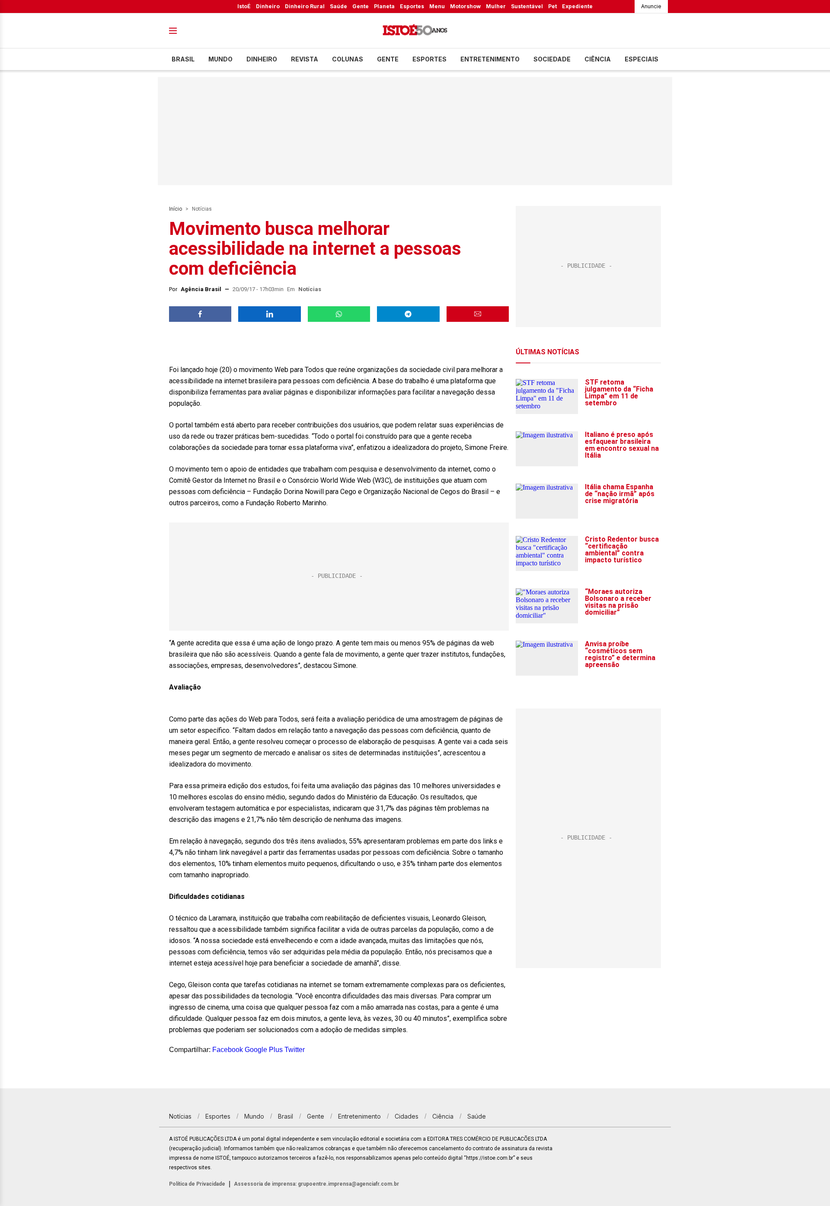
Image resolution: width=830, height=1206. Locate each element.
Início (175, 209)
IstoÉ (244, 6)
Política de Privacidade (197, 1184)
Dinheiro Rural (305, 6)
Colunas (347, 59)
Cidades (406, 1116)
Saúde (338, 6)
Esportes (412, 6)
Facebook (227, 1049)
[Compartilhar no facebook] (200, 314)
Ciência (597, 59)
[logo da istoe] (415, 31)
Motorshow (465, 6)
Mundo (220, 59)
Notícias (202, 209)
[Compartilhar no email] (478, 314)
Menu (437, 6)
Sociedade (552, 59)
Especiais (641, 59)
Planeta (384, 6)
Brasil (183, 59)
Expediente (577, 6)
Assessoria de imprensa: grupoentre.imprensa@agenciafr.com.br (316, 1184)
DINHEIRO (261, 59)
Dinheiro (268, 6)
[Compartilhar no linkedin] (269, 314)
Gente (360, 6)
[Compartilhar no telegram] (408, 314)
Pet (552, 6)
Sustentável (527, 6)
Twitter (294, 1049)
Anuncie (651, 6)
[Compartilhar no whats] (339, 314)
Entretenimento (490, 59)
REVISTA (304, 59)
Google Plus (264, 1049)
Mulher (496, 6)
